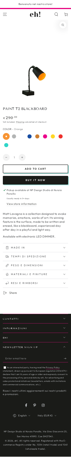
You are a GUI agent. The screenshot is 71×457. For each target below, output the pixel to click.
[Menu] (5, 14)
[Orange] (6, 136)
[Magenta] (45, 136)
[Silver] (14, 136)
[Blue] (29, 136)
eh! (16, 440)
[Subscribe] (66, 358)
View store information (22, 204)
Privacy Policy (53, 367)
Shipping (20, 122)
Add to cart (35, 168)
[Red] (60, 136)
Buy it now (36, 180)
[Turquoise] (6, 145)
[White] (21, 136)
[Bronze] (37, 136)
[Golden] (52, 136)
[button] (56, 14)
